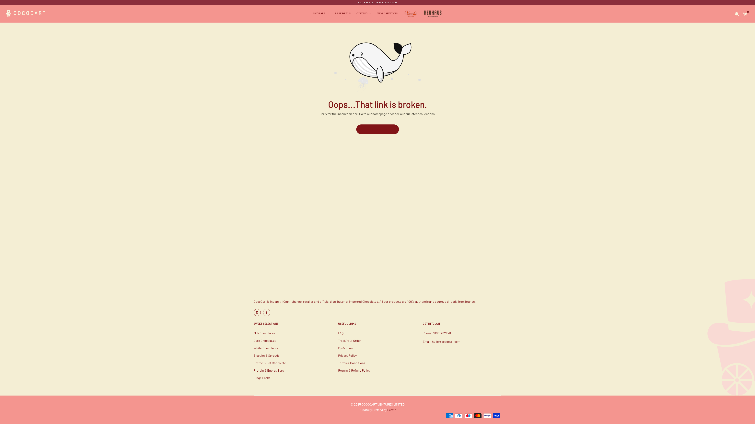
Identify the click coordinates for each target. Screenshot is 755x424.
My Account (346, 348)
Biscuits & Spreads (267, 355)
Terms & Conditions (351, 363)
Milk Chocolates (264, 333)
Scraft (391, 410)
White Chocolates (266, 348)
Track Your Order (349, 340)
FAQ (340, 333)
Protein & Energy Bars (269, 370)
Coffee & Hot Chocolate (270, 363)
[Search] (737, 13)
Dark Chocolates (265, 340)
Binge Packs (262, 378)
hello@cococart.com (446, 341)
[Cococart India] (25, 13)
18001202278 (442, 333)
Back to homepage (377, 129)
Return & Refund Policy (354, 370)
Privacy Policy (347, 355)
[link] (321, 13)
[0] (745, 14)
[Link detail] (257, 312)
